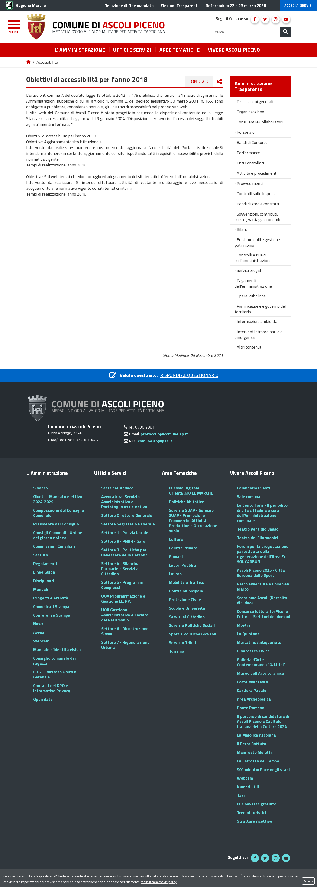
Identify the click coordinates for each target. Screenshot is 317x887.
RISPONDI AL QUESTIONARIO (189, 375)
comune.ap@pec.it (155, 441)
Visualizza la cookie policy (159, 881)
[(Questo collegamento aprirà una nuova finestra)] (255, 19)
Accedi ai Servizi (298, 5)
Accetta (308, 881)
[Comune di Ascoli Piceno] (97, 27)
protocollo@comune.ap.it (164, 434)
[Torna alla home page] (28, 62)
